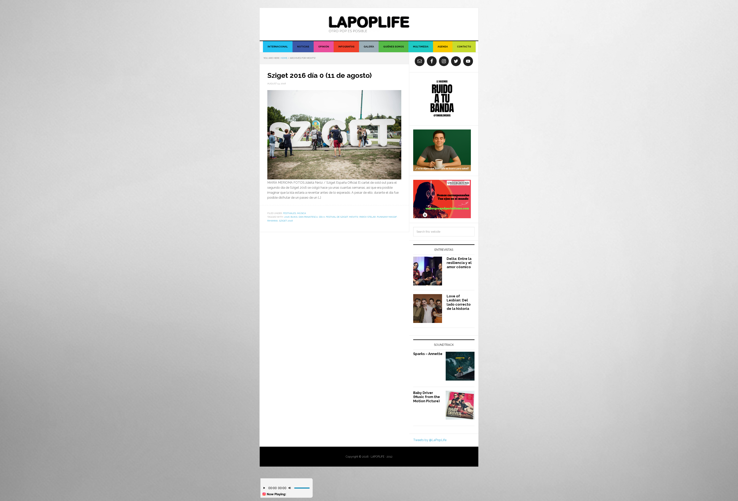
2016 (286, 217)
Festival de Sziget (337, 217)
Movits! (353, 217)
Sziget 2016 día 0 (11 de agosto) (319, 75)
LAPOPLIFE (369, 24)
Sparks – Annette (427, 354)
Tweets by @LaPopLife (429, 440)
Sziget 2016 (286, 220)
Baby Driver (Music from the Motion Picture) (426, 397)
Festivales (289, 213)
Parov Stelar (367, 217)
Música (301, 213)
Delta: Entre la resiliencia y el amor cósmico (459, 263)
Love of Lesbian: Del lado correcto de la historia (459, 302)
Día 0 (322, 217)
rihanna (272, 220)
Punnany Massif (387, 217)
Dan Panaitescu (308, 217)
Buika (294, 217)
